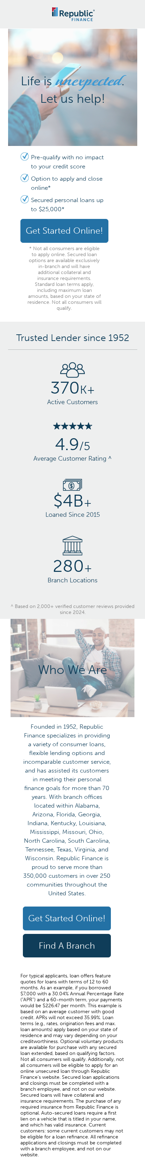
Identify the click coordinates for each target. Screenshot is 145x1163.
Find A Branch (67, 945)
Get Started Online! (64, 230)
